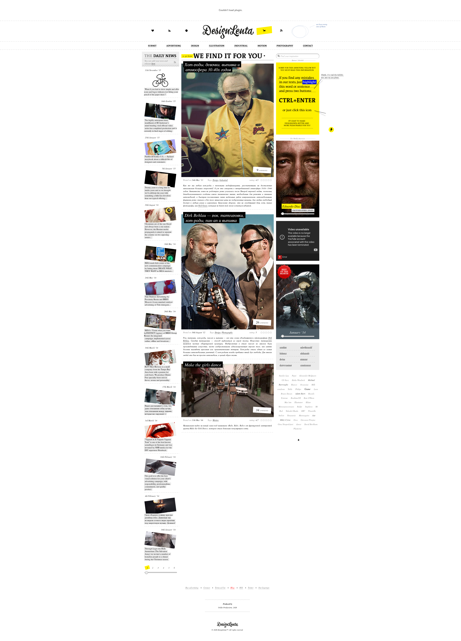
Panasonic (291, 415)
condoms (281, 389)
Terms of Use (220, 587)
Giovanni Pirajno (308, 420)
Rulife (299, 406)
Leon (316, 389)
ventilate (283, 347)
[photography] (285, 46)
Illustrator (298, 402)
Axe (313, 415)
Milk (313, 384)
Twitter (250, 587)
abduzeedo (304, 353)
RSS (241, 587)
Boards (311, 393)
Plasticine (298, 428)
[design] (195, 46)
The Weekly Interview (297, 138)
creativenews (305, 365)
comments (262, 170)
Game (307, 389)
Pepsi (294, 375)
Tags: (210, 180)
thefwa (282, 359)
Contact (206, 587)
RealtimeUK (296, 398)
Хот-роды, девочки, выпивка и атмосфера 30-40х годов (212, 66)
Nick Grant (202, 205)
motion (216, 420)
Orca (296, 420)
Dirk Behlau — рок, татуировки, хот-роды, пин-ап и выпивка (214, 217)
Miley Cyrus (285, 419)
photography (227, 332)
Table (290, 389)
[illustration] (216, 46)
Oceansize (304, 384)
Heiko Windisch (298, 380)
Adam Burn (300, 393)
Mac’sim (288, 402)
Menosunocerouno (286, 406)
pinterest (303, 359)
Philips (298, 389)
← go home (187, 56)
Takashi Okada (292, 411)
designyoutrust (286, 365)
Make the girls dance (203, 364)
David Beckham (310, 424)
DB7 (303, 411)
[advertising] (173, 46)
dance (298, 424)
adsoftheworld (306, 347)
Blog (232, 587)
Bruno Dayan (286, 393)
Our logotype (263, 587)
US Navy (285, 380)
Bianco (294, 384)
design (215, 180)
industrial (224, 180)
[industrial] (241, 46)
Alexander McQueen (307, 375)
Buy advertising (191, 587)
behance (283, 353)
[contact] (308, 46)
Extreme (284, 398)
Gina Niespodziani (285, 424)
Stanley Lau (284, 375)
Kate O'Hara (309, 398)
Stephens (308, 406)
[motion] (262, 46)
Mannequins (304, 415)
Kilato (308, 402)
